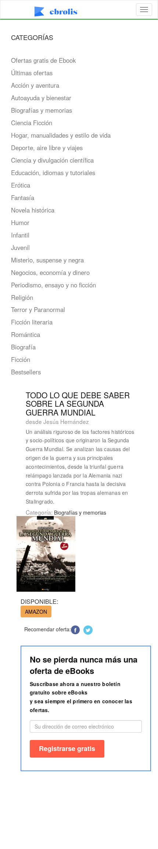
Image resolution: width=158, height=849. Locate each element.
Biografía (23, 346)
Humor (20, 222)
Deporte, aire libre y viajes (47, 147)
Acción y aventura (35, 85)
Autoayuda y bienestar (41, 97)
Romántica (25, 334)
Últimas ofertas (32, 72)
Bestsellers (26, 371)
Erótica (20, 185)
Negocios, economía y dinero (50, 272)
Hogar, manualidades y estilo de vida (61, 135)
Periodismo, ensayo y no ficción (53, 284)
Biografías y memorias (41, 110)
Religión (22, 297)
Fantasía (22, 197)
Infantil (20, 235)
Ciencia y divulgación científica (52, 160)
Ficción (20, 359)
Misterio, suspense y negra (47, 259)
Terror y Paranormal (38, 309)
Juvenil (20, 247)
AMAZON (36, 611)
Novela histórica (32, 210)
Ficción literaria (32, 322)
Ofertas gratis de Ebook (43, 60)
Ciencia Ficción (31, 122)
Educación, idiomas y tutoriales (53, 172)
